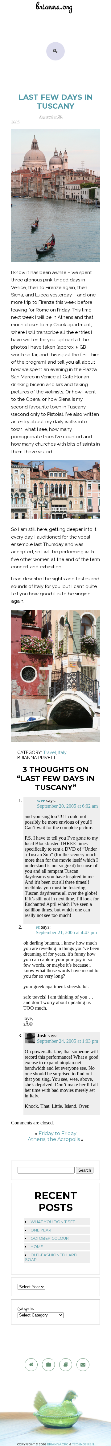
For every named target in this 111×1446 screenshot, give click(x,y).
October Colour (50, 1238)
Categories (26, 1309)
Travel (49, 752)
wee (41, 800)
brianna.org (57, 1444)
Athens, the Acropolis (54, 1139)
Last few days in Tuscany (55, 101)
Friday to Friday (57, 1133)
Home (37, 1246)
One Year (41, 1230)
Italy (62, 752)
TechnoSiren (83, 1444)
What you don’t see (53, 1222)
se (38, 927)
